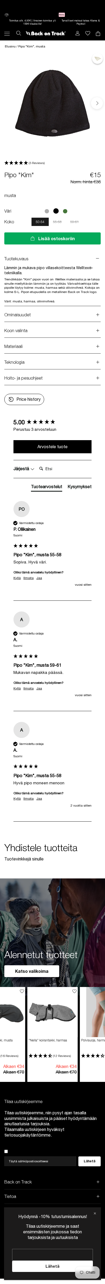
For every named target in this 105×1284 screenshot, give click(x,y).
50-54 (40, 222)
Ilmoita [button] (28, 578)
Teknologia (14, 362)
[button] (52, 163)
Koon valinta (16, 330)
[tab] (46, 488)
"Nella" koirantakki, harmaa (48, 1040)
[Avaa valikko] (7, 33)
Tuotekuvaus (16, 258)
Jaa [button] (39, 578)
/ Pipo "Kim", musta (30, 46)
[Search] (18, 33)
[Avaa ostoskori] (87, 33)
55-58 (57, 222)
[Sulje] (95, 1213)
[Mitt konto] (77, 33)
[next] (97, 103)
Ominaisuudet (17, 314)
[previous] (9, 103)
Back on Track (18, 1181)
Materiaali (13, 346)
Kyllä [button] (17, 578)
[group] (52, 422)
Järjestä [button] (21, 468)
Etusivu (10, 46)
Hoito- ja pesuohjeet (23, 378)
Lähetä (53, 1266)
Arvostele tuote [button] (52, 446)
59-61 (74, 222)
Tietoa (10, 1196)
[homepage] (45, 33)
